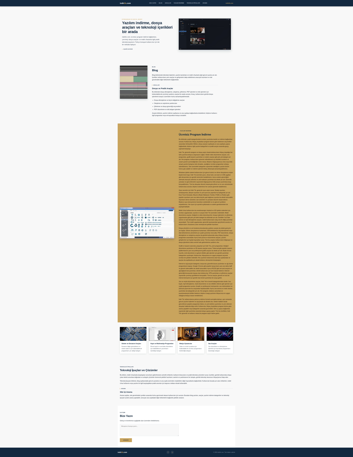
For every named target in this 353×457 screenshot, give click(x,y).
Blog (160, 3)
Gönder (126, 440)
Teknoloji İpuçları (193, 3)
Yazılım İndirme (179, 3)
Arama (205, 3)
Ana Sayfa (152, 3)
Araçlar (168, 3)
